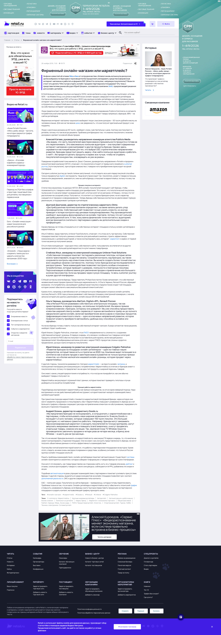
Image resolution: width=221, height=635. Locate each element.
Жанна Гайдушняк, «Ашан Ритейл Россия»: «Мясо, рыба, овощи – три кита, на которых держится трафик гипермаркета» (158, 72)
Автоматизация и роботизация (121, 498)
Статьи (16, 40)
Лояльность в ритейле (64, 500)
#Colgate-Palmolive (110, 494)
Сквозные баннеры (125, 562)
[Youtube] (54, 24)
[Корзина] (152, 24)
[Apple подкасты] (72, 24)
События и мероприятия (20, 329)
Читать (148, 90)
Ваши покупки (12, 586)
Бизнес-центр (92, 554)
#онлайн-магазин (54, 494)
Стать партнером (150, 565)
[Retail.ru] (17, 24)
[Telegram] (47, 24)
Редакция (140, 611)
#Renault (88, 494)
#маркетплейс (68, 494)
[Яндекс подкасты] (65, 24)
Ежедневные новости (19, 316)
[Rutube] (58, 24)
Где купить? (148, 597)
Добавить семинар (92, 595)
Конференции (38, 569)
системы (130, 457)
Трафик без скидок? (151, 593)
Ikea (77, 76)
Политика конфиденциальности (89, 609)
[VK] (39, 24)
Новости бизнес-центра (94, 558)
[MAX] (43, 24)
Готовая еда (148, 562)
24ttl (111, 86)
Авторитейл (101, 498)
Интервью (11, 565)
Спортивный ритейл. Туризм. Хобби (117, 503)
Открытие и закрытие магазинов (19, 334)
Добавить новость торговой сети (40, 593)
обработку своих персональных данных (20, 358)
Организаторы (38, 562)
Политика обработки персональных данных (93, 613)
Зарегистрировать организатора (125, 590)
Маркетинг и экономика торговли (102, 500)
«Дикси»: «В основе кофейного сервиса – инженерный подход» (16, 162)
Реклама (122, 554)
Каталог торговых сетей (94, 562)
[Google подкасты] (69, 24)
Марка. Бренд (81, 500)
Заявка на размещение (126, 558)
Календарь (37, 558)
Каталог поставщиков (93, 565)
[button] (55, 32)
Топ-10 (146, 590)
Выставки (36, 565)
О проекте (125, 611)
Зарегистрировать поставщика (66, 587)
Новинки (147, 586)
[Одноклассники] (50, 24)
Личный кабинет (15, 582)
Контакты (156, 611)
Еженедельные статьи (19, 320)
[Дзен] (61, 24)
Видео (146, 569)
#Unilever (97, 494)
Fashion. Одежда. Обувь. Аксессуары (55, 503)
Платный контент (124, 569)
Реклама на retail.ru (13, 47)
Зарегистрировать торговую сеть (40, 587)
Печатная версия (124, 565)
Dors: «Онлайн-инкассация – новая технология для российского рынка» (19, 224)
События (37, 554)
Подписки (10, 590)
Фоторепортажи (13, 573)
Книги (147, 582)
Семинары (63, 558)
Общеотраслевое (124, 500)
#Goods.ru (80, 494)
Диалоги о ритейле (151, 558)
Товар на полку (123, 573)
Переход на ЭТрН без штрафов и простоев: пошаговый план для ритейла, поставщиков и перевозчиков (20, 193)
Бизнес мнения (47, 500)
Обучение (64, 554)
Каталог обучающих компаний (66, 563)
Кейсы (9, 569)
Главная (7, 40)
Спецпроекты (151, 554)
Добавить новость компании (66, 593)
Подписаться (20, 348)
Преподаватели (65, 568)
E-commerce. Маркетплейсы (58, 498)
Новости (10, 562)
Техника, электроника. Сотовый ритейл (56, 505)
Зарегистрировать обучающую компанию (93, 590)
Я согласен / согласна (127, 627)
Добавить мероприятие (127, 595)
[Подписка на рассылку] (36, 24)
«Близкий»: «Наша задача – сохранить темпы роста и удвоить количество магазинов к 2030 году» (19, 255)
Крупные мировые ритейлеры (83, 498)
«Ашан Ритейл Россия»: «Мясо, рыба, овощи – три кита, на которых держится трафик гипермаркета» (20, 132)
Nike (71, 76)
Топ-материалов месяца (20, 325)
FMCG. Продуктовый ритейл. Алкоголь (86, 503)
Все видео (11, 263)
